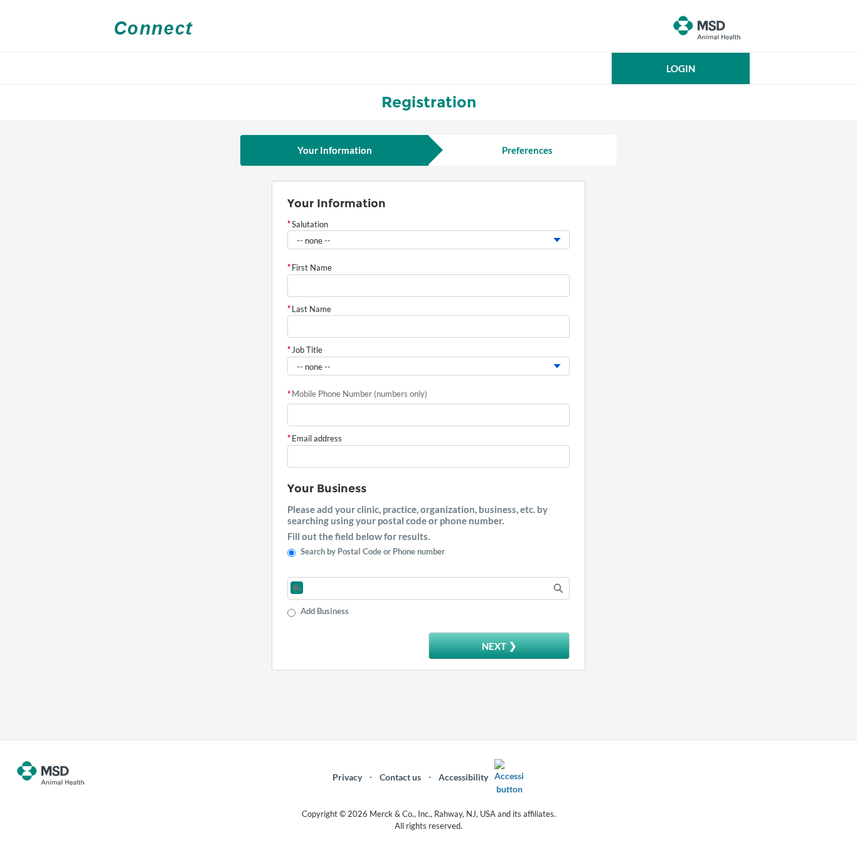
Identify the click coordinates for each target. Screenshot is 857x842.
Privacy (347, 777)
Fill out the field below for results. (358, 536)
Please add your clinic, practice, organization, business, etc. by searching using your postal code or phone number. (417, 515)
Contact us (400, 777)
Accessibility (463, 777)
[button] (681, 68)
